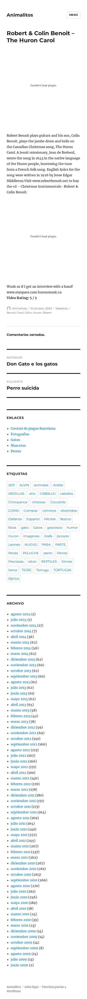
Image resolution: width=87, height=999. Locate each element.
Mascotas (18, 445)
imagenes (31, 536)
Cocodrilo (58, 502)
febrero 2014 (21, 648)
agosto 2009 (21, 954)
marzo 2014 (20, 642)
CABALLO (47, 494)
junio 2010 (19, 897)
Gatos (15, 440)
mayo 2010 (19, 903)
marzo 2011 (20, 846)
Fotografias (20, 434)
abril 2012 (18, 773)
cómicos (49, 511)
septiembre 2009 (24, 948)
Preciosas (15, 561)
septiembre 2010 (24, 880)
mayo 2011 (19, 835)
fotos (12, 528)
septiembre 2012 (24, 744)
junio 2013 (19, 693)
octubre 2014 (21, 631)
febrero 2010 (21, 920)
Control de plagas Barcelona (33, 428)
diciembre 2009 (23, 931)
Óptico (13, 578)
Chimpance (17, 502)
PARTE (60, 545)
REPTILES (49, 561)
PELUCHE (31, 553)
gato (25, 528)
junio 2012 (19, 761)
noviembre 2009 (24, 937)
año (32, 494)
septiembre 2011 (24, 812)
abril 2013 (18, 705)
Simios (67, 561)
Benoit (11, 312)
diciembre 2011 (22, 795)
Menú (73, 14)
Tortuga (42, 570)
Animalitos (20, 15)
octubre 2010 (21, 874)
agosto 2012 (20, 750)
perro (48, 553)
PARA (46, 545)
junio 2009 (19, 965)
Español (33, 519)
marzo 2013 (20, 710)
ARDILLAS (16, 494)
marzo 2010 (20, 914)
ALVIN (24, 485)
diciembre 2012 (23, 727)
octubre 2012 (21, 739)
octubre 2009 (21, 942)
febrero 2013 (21, 716)
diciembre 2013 (23, 659)
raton (32, 561)
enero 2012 (19, 790)
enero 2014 (19, 654)
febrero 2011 (20, 852)
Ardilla (58, 485)
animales (41, 485)
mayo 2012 (19, 767)
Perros (16, 451)
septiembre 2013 (24, 676)
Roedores (61, 308)
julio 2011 (18, 823)
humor (72, 528)
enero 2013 (19, 722)
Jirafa (48, 536)
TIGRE (27, 570)
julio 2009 (19, 959)
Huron (37, 312)
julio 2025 (19, 620)
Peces (13, 553)
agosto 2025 (21, 614)
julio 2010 (18, 891)
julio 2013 (18, 688)
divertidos (69, 511)
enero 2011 (19, 857)
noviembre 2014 (23, 625)
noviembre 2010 (23, 869)
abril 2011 (18, 840)
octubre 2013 (21, 671)
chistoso (39, 502)
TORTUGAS (62, 570)
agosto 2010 (20, 886)
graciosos (54, 528)
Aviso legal (31, 987)
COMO (13, 511)
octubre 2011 (21, 806)
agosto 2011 (20, 818)
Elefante (15, 519)
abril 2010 (18, 908)
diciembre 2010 (23, 863)
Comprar (31, 511)
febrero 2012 (21, 784)
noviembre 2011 (23, 801)
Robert (47, 312)
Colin (28, 312)
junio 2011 (19, 829)
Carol (20, 312)
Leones (14, 545)
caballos (66, 494)
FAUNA (50, 519)
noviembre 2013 (23, 665)
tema (12, 570)
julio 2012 (18, 756)
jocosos (63, 536)
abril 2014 (18, 637)
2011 (11, 485)
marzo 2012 (20, 778)
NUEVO (31, 545)
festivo (65, 519)
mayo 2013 (19, 699)
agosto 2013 (20, 682)
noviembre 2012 (23, 733)
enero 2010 (19, 925)
